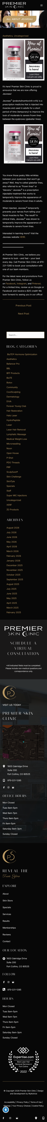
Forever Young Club (16, 406)
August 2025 (13, 584)
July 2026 (11, 532)
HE (21, 237)
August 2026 (13, 527)
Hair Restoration (14, 410)
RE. (24, 237)
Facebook (11, 283)
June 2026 (12, 537)
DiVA (9, 401)
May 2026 (12, 541)
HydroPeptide (13, 420)
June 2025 (12, 593)
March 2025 (13, 607)
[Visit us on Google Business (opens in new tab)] (13, 787)
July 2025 (11, 589)
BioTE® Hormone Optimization (22, 354)
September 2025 (15, 579)
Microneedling (13, 443)
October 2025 (13, 574)
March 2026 (13, 551)
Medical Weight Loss (17, 439)
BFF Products (13, 373)
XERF (9, 505)
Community (12, 387)
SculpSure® (12, 472)
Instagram (22, 283)
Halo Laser (12, 415)
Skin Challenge (14, 476)
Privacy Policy (23, 1102)
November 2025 (15, 570)
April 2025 (12, 603)
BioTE (9, 378)
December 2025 (15, 565)
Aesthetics (8, 35)
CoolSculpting (13, 392)
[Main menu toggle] (41, 5)
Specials (11, 486)
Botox (9, 382)
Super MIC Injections (17, 495)
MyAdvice (32, 1093)
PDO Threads (13, 462)
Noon (9, 448)
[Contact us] (43, 1118)
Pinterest (36, 283)
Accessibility (9, 1102)
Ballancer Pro (13, 363)
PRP (8, 467)
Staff (9, 490)
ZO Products (13, 509)
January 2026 (13, 560)
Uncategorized (21, 35)
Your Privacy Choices (21, 1106)
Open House (13, 453)
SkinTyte (11, 481)
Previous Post (23, 305)
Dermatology (13, 396)
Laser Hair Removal (16, 429)
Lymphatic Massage (16, 434)
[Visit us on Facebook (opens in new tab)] (4, 787)
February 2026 (14, 556)
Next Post (23, 313)
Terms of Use (36, 1102)
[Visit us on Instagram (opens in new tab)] (8, 787)
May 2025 (12, 598)
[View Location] (5, 766)
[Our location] (36, 1118)
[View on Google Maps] (23, 742)
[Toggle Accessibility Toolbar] (6, 1110)
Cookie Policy (38, 1106)
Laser (9, 425)
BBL (8, 368)
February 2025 (14, 612)
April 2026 (12, 546)
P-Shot (10, 457)
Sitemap (7, 1106)
